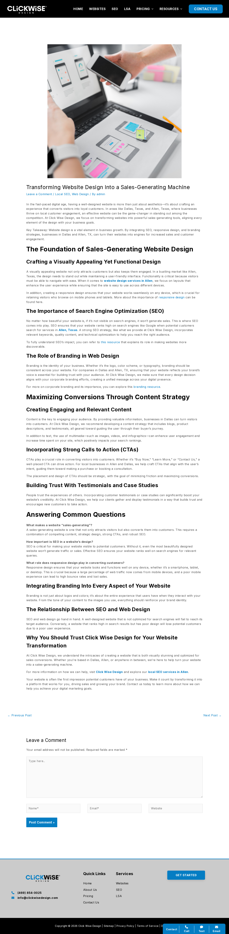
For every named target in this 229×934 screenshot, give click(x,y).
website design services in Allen (128, 280)
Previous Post (19, 715)
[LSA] (119, 896)
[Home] (87, 883)
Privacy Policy (125, 925)
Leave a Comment (39, 194)
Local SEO (62, 194)
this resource (110, 342)
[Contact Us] (91, 902)
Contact (171, 929)
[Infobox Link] (42, 893)
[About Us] (90, 890)
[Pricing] (88, 896)
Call (186, 931)
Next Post (212, 715)
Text (202, 931)
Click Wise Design (109, 672)
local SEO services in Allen (168, 672)
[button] (151, 9)
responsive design (171, 297)
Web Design (80, 194)
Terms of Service (148, 925)
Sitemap (109, 925)
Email (216, 931)
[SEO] (119, 890)
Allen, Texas (68, 330)
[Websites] (122, 883)
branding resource (146, 387)
